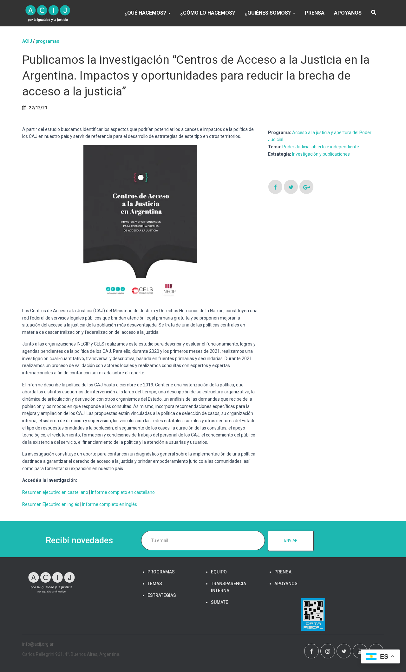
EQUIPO (219, 571)
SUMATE (219, 602)
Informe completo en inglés (109, 504)
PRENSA (314, 13)
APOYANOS (348, 13)
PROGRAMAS (47, 41)
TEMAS (154, 583)
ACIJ (27, 41)
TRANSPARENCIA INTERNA (228, 587)
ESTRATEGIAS (161, 595)
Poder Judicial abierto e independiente (320, 146)
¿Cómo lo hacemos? (207, 13)
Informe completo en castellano (123, 492)
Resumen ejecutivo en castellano (55, 492)
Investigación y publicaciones (321, 154)
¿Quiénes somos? (268, 13)
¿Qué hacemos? (145, 13)
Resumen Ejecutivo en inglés (50, 504)
